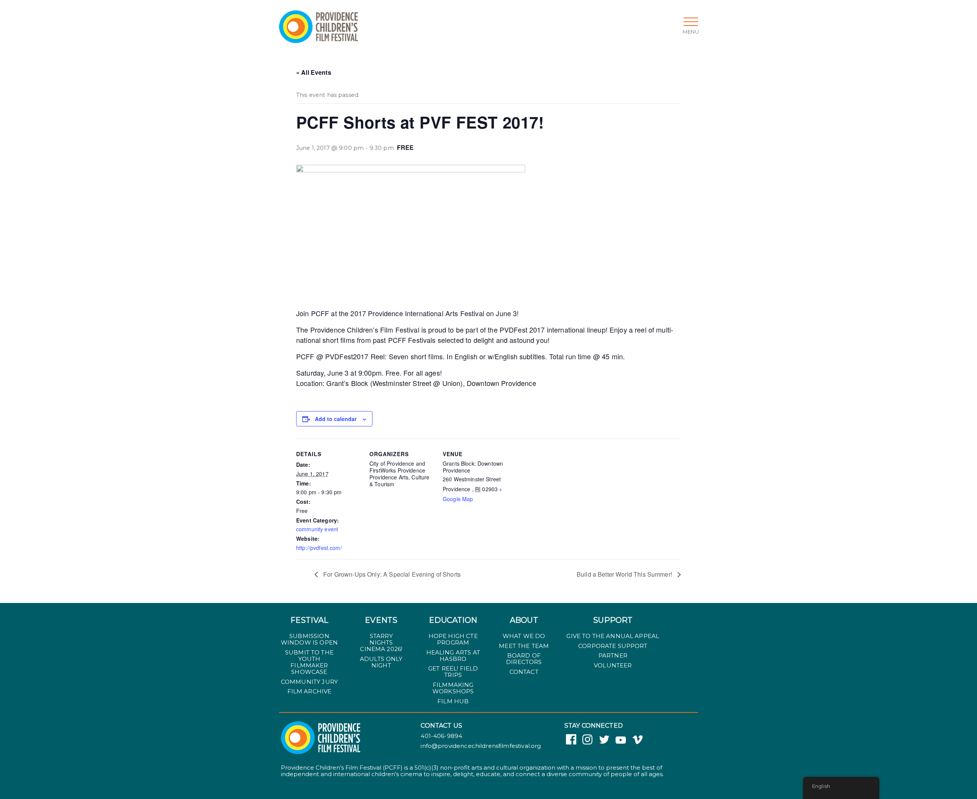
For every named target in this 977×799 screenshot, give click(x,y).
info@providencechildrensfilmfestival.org (481, 746)
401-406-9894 (441, 736)
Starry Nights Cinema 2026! (381, 642)
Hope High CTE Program (453, 639)
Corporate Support (613, 645)
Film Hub (453, 701)
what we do (524, 636)
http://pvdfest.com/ (319, 547)
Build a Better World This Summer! (625, 574)
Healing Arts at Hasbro (453, 655)
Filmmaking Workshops (453, 688)
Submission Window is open (309, 639)
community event (317, 529)
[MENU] (691, 22)
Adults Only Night (381, 662)
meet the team (524, 645)
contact (523, 671)
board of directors (524, 659)
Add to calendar (335, 419)
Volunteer (613, 665)
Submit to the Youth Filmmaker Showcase (309, 662)
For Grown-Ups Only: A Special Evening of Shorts (391, 574)
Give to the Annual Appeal (612, 636)
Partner (612, 655)
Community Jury (309, 681)
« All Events (313, 72)
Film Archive (309, 691)
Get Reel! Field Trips (453, 671)
